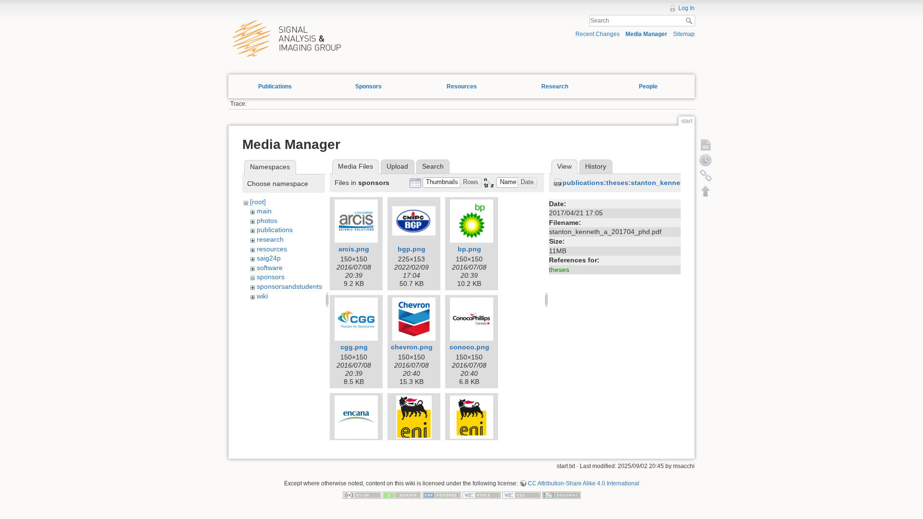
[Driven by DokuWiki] (561, 495)
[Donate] (402, 495)
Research (554, 86)
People (648, 86)
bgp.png (411, 249)
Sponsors (368, 86)
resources (272, 249)
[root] (258, 202)
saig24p (269, 258)
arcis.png (353, 249)
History (595, 166)
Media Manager (646, 34)
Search (690, 20)
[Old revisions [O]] (705, 160)
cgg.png (354, 347)
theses (559, 269)
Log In (686, 8)
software (270, 268)
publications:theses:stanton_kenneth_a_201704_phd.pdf (656, 182)
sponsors (271, 277)
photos (267, 220)
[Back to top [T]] (705, 190)
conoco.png (469, 347)
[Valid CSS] (521, 495)
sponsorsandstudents (289, 286)
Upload (397, 166)
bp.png (469, 249)
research (270, 239)
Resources (462, 86)
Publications (275, 86)
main (264, 211)
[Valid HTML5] (481, 495)
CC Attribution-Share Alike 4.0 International (583, 483)
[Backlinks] (705, 175)
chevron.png (412, 347)
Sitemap (684, 34)
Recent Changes (597, 34)
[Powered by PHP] (442, 495)
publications (275, 230)
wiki (262, 296)
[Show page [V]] (705, 144)
